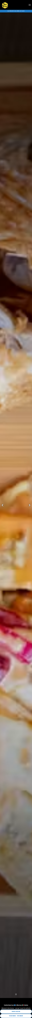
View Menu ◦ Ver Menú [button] (16, 1016)
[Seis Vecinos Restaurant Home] (5, 5)
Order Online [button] (16, 1011)
